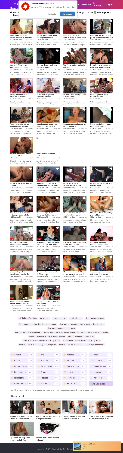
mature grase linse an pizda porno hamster (47, 336)
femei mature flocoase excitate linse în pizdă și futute (81, 345)
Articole (41, 449)
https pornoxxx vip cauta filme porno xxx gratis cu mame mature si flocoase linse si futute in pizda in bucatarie (61, 332)
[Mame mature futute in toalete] (48, 145)
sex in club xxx (76, 318)
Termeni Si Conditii (58, 449)
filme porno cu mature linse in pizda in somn (37, 324)
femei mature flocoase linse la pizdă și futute (82, 340)
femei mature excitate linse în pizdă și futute (41, 340)
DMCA (48, 449)
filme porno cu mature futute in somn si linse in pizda (82, 324)
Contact (70, 449)
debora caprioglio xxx (95, 318)
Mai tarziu (52, 14)
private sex (44, 318)
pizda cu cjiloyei (60, 318)
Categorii (109, 4)
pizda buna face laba (28, 318)
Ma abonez (67, 14)
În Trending (97, 4)
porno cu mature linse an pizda (81, 336)
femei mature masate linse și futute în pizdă (37, 345)
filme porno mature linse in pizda (61, 328)
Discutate (86, 4)
